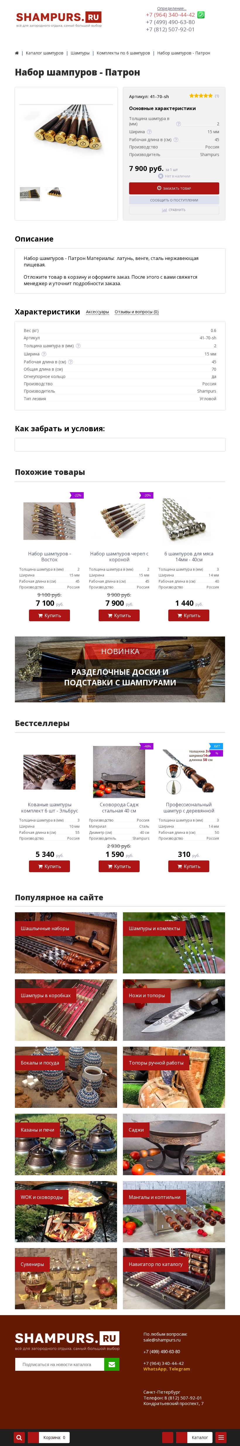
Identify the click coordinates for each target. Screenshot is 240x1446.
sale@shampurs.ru (162, 1340)
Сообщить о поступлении (174, 200)
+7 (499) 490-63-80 (170, 22)
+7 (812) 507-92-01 (170, 29)
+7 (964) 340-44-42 (170, 14)
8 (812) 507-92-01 (183, 1398)
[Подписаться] (111, 1364)
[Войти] (167, 1437)
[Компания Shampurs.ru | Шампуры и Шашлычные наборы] (17, 53)
